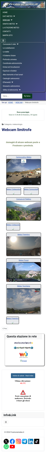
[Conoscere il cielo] (17, 44)
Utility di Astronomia (10, 90)
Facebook (12, 441)
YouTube (12, 446)
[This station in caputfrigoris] (23, 348)
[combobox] (11, 96)
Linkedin (30, 441)
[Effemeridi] (12, 82)
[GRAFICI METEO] (16, 23)
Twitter (6, 441)
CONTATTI (7, 31)
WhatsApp (6, 446)
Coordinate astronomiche (12, 63)
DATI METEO (7, 16)
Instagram (18, 441)
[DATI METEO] (13, 16)
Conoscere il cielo (9, 44)
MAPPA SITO (8, 35)
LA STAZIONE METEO (11, 28)
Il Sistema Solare (9, 56)
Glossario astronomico (11, 86)
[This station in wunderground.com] (23, 354)
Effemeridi (7, 82)
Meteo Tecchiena (23, 286)
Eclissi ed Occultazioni (11, 67)
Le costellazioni (9, 48)
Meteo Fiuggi (24, 260)
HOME (5, 12)
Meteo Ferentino (24, 235)
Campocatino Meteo (23, 157)
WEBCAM (6, 20)
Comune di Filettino (23, 199)
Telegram (24, 441)
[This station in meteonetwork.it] (23, 343)
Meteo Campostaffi (31, 189)
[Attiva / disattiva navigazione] (3, 40)
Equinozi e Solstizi (10, 71)
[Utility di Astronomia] (19, 89)
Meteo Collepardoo (14, 189)
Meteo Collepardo (13, 225)
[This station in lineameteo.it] (23, 361)
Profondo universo (10, 59)
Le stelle (6, 52)
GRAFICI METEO (9, 24)
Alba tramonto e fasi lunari (13, 75)
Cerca (28, 96)
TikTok (36, 441)
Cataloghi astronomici (11, 78)
